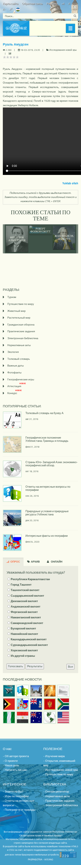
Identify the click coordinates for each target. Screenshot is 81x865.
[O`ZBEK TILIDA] (18, 9)
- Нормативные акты (56, 796)
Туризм (11, 297)
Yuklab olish (70, 183)
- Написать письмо (15, 770)
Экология (13, 352)
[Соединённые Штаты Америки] (63, 717)
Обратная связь (32, 3)
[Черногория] (50, 704)
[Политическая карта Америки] (50, 717)
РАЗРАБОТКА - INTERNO (40, 859)
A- (4, 9)
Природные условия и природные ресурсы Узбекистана (47, 512)
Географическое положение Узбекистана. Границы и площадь (46, 439)
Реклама (52, 3)
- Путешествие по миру (58, 774)
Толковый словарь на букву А (44, 413)
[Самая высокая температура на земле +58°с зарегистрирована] (63, 691)
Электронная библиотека (22, 338)
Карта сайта (10, 3)
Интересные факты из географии (46, 536)
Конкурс (14, 393)
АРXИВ (35, 561)
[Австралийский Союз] (36, 717)
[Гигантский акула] (9, 691)
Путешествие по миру (20, 304)
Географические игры (20, 379)
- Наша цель (11, 765)
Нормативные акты (19, 345)
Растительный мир (18, 317)
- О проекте (10, 761)
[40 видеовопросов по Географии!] (22, 691)
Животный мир (16, 311)
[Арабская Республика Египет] (22, 717)
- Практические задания (58, 801)
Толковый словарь (18, 359)
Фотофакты (14, 372)
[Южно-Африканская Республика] (63, 704)
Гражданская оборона (20, 324)
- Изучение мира (54, 756)
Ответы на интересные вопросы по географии (47, 488)
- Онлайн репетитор (56, 791)
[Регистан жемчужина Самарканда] (36, 691)
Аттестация (16, 386)
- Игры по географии (16, 796)
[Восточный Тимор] (9, 704)
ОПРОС (15, 561)
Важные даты (15, 365)
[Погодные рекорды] (50, 691)
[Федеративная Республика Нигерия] (9, 717)
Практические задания (21, 331)
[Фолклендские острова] (36, 704)
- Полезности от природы (19, 810)
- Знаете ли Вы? (13, 791)
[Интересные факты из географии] (22, 704)
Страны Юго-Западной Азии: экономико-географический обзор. (51, 463)
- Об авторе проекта (16, 756)
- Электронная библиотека (60, 805)
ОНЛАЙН (56, 561)
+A (63, 3)
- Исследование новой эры (60, 770)
